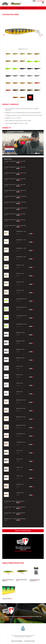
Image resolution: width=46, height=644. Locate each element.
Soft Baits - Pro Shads (20, 7)
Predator (13, 3)
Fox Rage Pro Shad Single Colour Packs (35, 580)
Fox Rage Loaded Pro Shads (21, 579)
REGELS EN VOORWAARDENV (16, 641)
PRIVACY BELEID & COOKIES (29, 641)
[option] (23, 33)
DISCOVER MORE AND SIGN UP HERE (23, 551)
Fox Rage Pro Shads (6, 598)
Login (34, 0)
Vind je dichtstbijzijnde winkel (23, 530)
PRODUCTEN (4, 7)
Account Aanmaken (41, 0)
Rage (3, 3)
